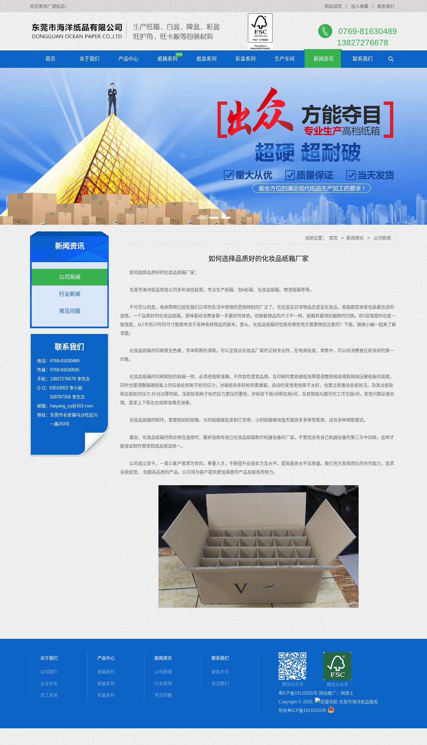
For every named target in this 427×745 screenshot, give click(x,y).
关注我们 (220, 683)
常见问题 (69, 311)
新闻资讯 (324, 58)
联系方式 (220, 671)
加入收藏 (359, 6)
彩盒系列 (246, 58)
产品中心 (128, 58)
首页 (50, 58)
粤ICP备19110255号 (298, 693)
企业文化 (49, 683)
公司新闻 (69, 277)
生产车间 (285, 58)
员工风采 (49, 695)
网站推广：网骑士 (336, 693)
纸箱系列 (167, 58)
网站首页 (333, 6)
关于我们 (89, 58)
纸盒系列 (206, 58)
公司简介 (49, 671)
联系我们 (386, 6)
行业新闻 (69, 294)
